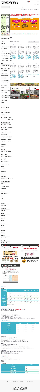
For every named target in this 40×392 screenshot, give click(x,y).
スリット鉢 (33, 33)
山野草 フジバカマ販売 (5, 68)
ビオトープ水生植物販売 (5, 112)
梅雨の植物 (3, 218)
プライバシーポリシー (16, 381)
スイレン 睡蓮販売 (4, 129)
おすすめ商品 (3, 205)
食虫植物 (2, 114)
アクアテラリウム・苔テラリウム (5, 178)
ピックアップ (3, 237)
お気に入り (31, 9)
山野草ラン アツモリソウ (5, 65)
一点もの (2, 41)
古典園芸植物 (3, 144)
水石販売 (2, 191)
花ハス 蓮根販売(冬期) (5, 122)
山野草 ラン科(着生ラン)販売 (5, 60)
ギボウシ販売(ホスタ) (5, 75)
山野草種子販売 (4, 100)
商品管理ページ (4, 242)
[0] (28, 2)
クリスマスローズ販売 (5, 107)
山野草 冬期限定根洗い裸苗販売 (5, 97)
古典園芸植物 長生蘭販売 (5, 141)
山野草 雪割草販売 (4, 70)
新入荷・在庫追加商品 (5, 38)
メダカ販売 (3, 173)
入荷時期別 (3, 235)
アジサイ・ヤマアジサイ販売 (5, 156)
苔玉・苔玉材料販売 (4, 161)
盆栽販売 (2, 168)
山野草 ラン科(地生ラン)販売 (5, 58)
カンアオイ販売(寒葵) (5, 80)
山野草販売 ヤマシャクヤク (5, 53)
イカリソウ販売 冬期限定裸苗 (5, 95)
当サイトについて (9, 381)
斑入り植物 (3, 43)
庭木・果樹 (3, 149)
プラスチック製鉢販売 (27, 33)
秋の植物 (2, 225)
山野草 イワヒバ (4, 73)
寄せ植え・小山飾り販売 (5, 164)
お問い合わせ (31, 381)
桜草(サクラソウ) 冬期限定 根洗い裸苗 (5, 90)
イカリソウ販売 (4, 92)
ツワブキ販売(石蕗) (4, 82)
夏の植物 (2, 220)
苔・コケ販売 (3, 159)
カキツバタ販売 (4, 134)
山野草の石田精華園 (9, 3)
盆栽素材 (2, 146)
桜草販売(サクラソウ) (5, 87)
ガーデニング (4, 105)
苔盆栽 (2, 166)
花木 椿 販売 (4, 154)
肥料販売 (2, 183)
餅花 (2, 63)
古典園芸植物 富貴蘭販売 (5, 139)
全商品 (11, 33)
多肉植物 (2, 102)
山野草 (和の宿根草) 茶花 (5, 46)
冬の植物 (2, 232)
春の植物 (2, 213)
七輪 (2, 198)
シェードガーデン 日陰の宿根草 (5, 119)
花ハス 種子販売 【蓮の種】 (5, 117)
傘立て (2, 200)
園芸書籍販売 (3, 171)
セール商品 (3, 240)
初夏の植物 (3, 215)
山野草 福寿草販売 (4, 55)
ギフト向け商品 (4, 48)
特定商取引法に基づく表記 (24, 381)
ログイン (37, 9)
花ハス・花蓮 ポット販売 (5, 124)
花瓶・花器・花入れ (4, 193)
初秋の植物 (3, 223)
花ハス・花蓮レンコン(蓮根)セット (5, 127)
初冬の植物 (3, 230)
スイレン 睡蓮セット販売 (5, 132)
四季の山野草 (3, 208)
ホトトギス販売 (4, 85)
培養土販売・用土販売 (5, 186)
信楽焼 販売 (3, 188)
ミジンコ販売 (3, 176)
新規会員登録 (25, 9)
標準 (37, 33)
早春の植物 (3, 210)
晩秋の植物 (3, 227)
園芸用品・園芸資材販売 (5, 181)
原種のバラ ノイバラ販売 (5, 151)
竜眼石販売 (3, 203)
